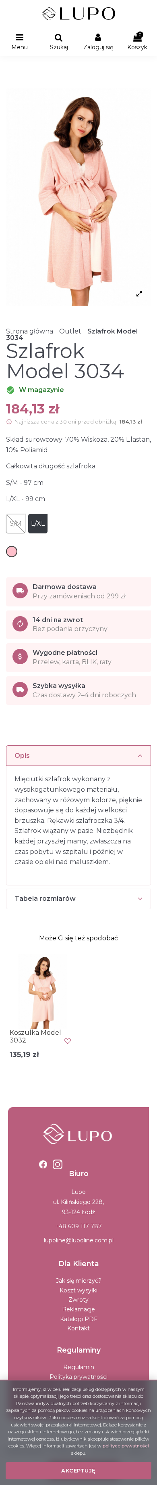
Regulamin (78, 1367)
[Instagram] (57, 1164)
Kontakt (78, 1328)
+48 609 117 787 (78, 1226)
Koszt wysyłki (78, 1290)
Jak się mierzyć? (78, 1280)
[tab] (78, 755)
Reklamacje (78, 1309)
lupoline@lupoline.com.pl (79, 1240)
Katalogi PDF (78, 1319)
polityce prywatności (126, 1446)
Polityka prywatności (78, 1376)
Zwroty (78, 1299)
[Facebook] (43, 1164)
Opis (22, 755)
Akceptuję (78, 1470)
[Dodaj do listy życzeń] (67, 1041)
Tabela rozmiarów (45, 898)
